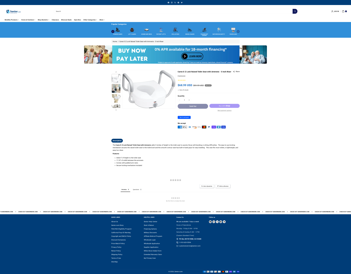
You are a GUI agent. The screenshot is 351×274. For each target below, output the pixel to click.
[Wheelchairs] (190, 30)
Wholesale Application (152, 243)
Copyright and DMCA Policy (121, 236)
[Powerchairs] (117, 30)
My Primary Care (150, 258)
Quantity (181, 96)
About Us (114, 221)
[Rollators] (175, 30)
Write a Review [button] (223, 186)
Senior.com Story (117, 225)
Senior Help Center (150, 221)
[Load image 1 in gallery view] (116, 78)
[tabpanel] (175, 155)
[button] (344, 11)
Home (115, 41)
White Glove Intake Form (152, 251)
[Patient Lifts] (161, 30)
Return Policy (116, 251)
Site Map (114, 262)
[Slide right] (116, 110)
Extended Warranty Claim (153, 254)
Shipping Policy (116, 254)
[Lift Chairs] (132, 30)
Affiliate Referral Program (153, 236)
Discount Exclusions (118, 240)
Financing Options (150, 229)
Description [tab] (117, 141)
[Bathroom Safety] (218, 30)
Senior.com (178, 271)
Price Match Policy (118, 243)
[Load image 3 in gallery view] (116, 98)
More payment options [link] (225, 110)
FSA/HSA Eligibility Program (121, 229)
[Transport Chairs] (204, 30)
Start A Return (149, 225)
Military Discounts (150, 232)
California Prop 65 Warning (121, 232)
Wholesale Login (150, 240)
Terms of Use (116, 258)
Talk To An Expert (184, 117)
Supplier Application (151, 247)
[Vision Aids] (233, 30)
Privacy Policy (116, 247)
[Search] (295, 11)
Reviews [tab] (124, 189)
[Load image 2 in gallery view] (116, 88)
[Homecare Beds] (146, 30)
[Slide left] (116, 72)
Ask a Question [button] (207, 186)
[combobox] (175, 11)
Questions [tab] (136, 189)
